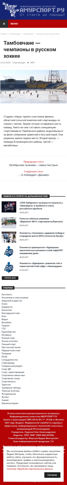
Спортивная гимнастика (13, 375)
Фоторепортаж (9, 394)
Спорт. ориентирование (13, 372)
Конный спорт (8, 338)
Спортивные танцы (11, 378)
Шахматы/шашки (10, 403)
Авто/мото (7, 294)
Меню (14, 23)
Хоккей (5, 400)
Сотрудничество (10, 360)
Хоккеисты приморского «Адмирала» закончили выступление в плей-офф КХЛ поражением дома (41, 250)
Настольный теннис (11, 347)
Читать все (10, 278)
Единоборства (9, 332)
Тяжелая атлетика (10, 391)
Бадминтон (7, 307)
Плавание (6, 353)
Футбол (5, 397)
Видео (5, 319)
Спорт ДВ (6, 369)
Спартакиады (14, 34)
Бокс (4, 316)
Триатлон (6, 384)
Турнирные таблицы (11, 388)
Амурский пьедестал (12, 301)
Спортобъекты (9, 381)
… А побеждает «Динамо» (33, 173)
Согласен (52, 475)
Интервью (6, 335)
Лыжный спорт (9, 344)
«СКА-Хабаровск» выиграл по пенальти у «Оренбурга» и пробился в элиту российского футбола (41, 206)
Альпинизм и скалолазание (15, 297)
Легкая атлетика (10, 341)
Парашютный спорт (11, 350)
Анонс (5, 304)
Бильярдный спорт (11, 313)
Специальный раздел (12, 366)
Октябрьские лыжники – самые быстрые (33, 163)
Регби (4, 356)
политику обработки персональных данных (30, 468)
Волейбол (6, 322)
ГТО (4, 328)
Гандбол (6, 325)
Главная (3, 34)
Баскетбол (7, 310)
